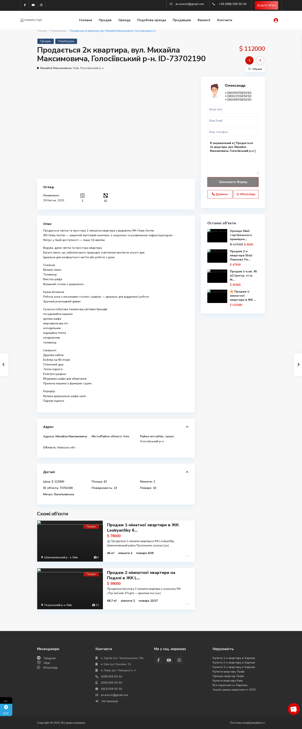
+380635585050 (238, 96)
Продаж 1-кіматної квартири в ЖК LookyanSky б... (143, 527)
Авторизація (109, 701)
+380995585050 (238, 93)
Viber (46, 663)
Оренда (124, 20)
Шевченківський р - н (57, 557)
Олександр (235, 85)
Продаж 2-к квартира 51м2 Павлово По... (241, 255)
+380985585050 (238, 99)
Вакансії (204, 20)
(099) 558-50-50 (111, 683)
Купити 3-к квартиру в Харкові (234, 667)
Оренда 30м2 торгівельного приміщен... (241, 235)
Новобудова (58, 30)
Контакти (224, 20)
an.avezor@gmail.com (189, 4)
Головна (85, 20)
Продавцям (182, 20)
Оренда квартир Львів (228, 676)
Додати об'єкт (266, 5)
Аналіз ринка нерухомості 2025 (234, 690)
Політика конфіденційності (247, 723)
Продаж (105, 20)
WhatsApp (247, 194)
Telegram (49, 658)
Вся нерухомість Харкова (230, 685)
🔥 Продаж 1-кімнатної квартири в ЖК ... (243, 296)
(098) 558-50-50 (111, 676)
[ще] (166, 545)
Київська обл (66, 447)
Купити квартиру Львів (228, 672)
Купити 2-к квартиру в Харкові (234, 663)
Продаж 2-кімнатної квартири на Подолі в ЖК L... (141, 575)
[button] (191, 80)
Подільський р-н (54, 605)
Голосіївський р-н (92, 68)
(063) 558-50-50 (111, 689)
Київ (76, 68)
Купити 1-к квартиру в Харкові (234, 658)
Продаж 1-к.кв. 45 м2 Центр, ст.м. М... (243, 275)
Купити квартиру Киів (228, 681)
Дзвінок (221, 194)
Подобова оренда (151, 20)
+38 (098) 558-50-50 (232, 4)
